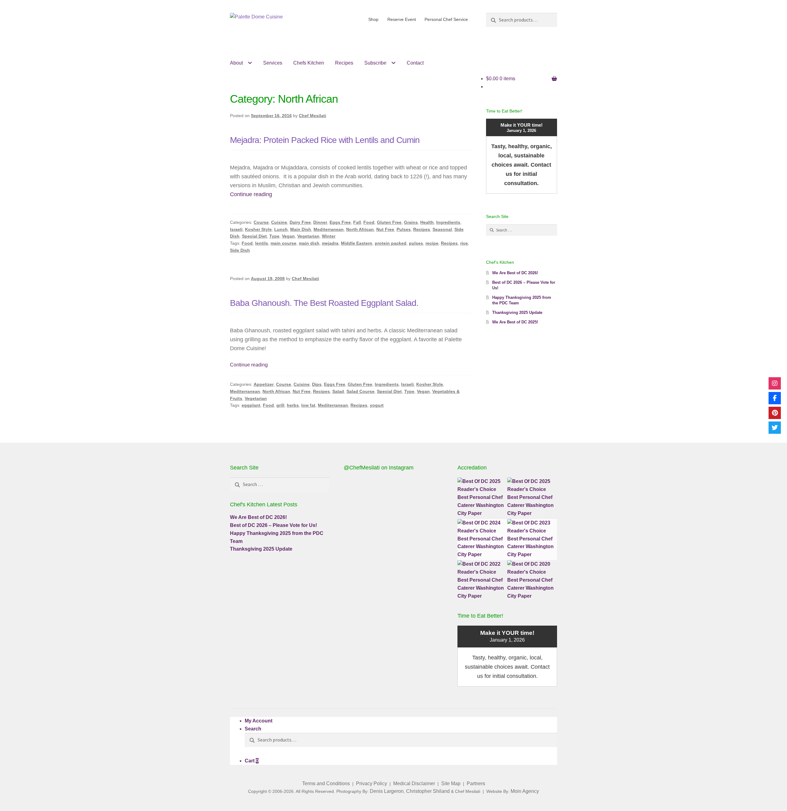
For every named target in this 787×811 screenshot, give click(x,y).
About (236, 62)
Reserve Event (401, 19)
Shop (373, 19)
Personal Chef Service (446, 19)
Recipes (344, 62)
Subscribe (375, 62)
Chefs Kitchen (308, 62)
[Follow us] (775, 383)
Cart (252, 760)
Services (272, 62)
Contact (415, 62)
